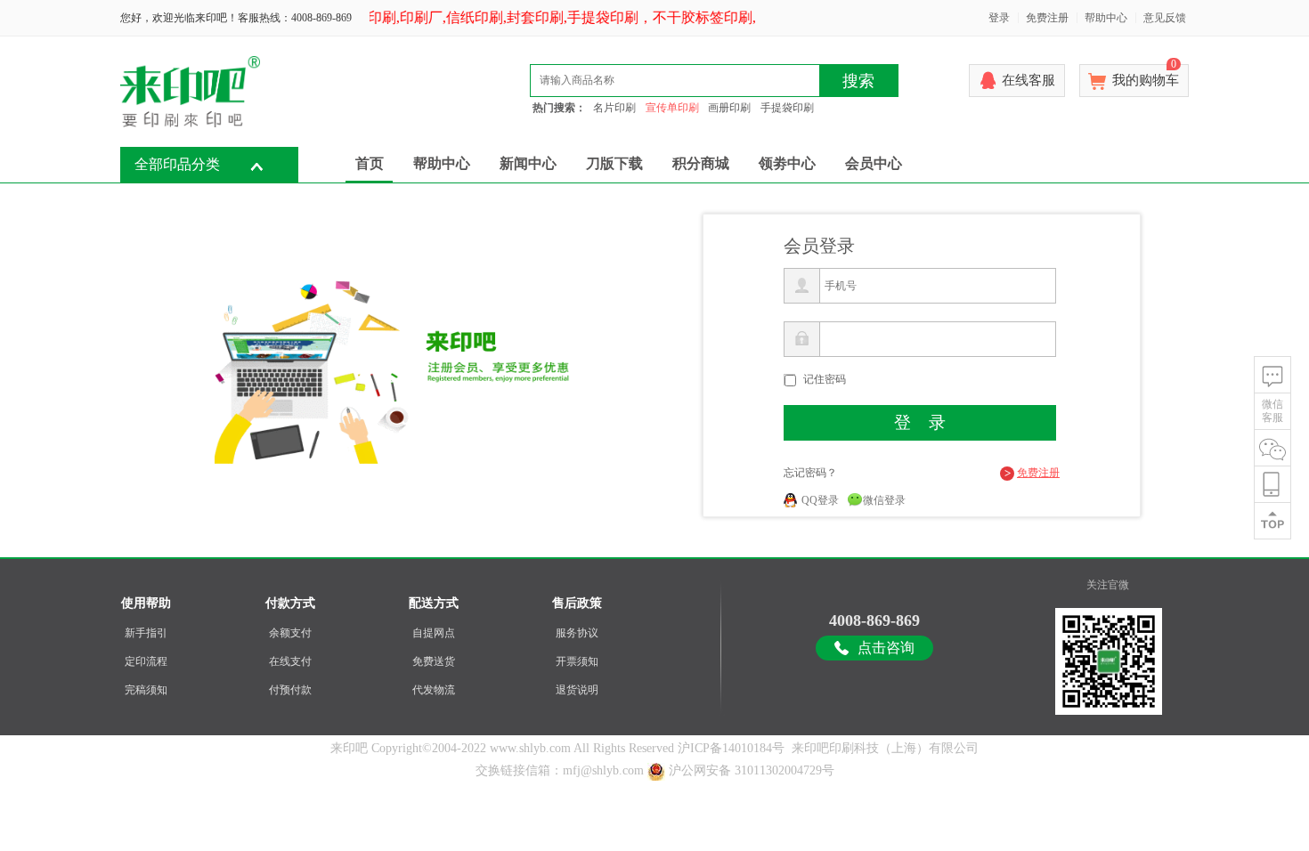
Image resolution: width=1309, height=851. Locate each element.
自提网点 (433, 633)
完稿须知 (146, 690)
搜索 (858, 81)
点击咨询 (886, 647)
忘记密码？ (810, 472)
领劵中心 (787, 163)
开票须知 (577, 661)
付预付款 (290, 690)
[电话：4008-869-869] (1272, 484)
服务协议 (577, 633)
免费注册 (1047, 18)
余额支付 (290, 633)
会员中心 (873, 163)
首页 (369, 163)
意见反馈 (1164, 18)
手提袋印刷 (787, 107)
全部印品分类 (177, 164)
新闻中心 (528, 163)
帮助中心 (1106, 18)
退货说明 (577, 690)
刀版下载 (614, 163)
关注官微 (1107, 585)
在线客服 (1028, 80)
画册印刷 (729, 107)
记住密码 (824, 379)
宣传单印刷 (672, 107)
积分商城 (700, 163)
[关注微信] (1272, 448)
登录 (999, 18)
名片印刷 (614, 107)
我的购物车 (1145, 75)
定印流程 (146, 661)
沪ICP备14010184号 (731, 748)
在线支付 (290, 661)
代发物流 (433, 690)
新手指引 (146, 633)
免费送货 (433, 661)
